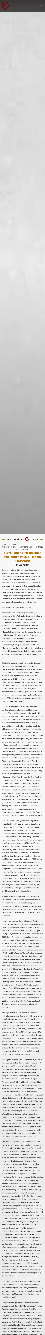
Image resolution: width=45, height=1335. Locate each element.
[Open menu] (41, 6)
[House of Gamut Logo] (5, 6)
